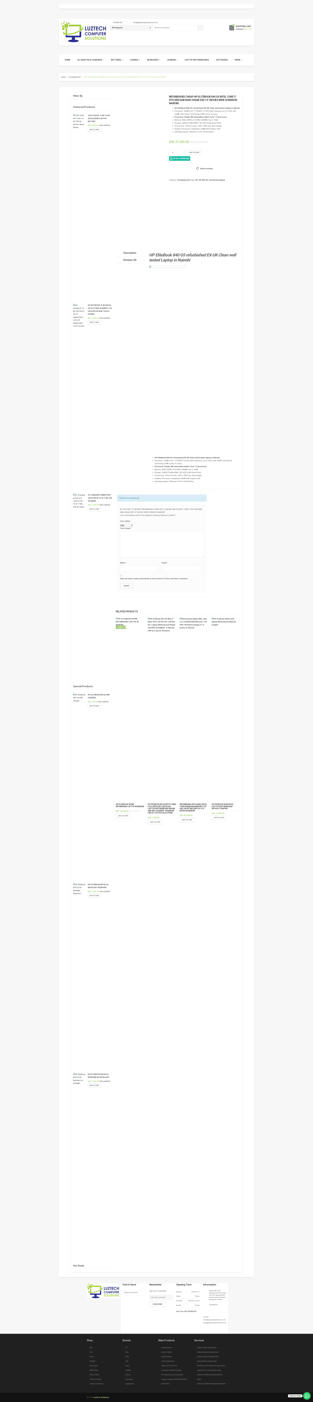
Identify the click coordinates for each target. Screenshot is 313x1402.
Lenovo (128, 1375)
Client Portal (94, 1370)
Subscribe (157, 1304)
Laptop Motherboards (197, 60)
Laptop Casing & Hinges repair (208, 1356)
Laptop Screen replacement (207, 1347)
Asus (127, 1356)
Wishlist (92, 1361)
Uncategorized (74, 77)
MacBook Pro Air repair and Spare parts (211, 1366)
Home (67, 60)
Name (123, 563)
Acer (127, 1352)
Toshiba (128, 1370)
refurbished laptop (217, 180)
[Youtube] (110, 1303)
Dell (126, 1361)
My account (94, 1366)
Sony (127, 1366)
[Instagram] (105, 1303)
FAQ (91, 1347)
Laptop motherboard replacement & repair (209, 1377)
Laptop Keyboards (167, 1361)
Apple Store (129, 1384)
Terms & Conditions (96, 1384)
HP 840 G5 (203, 180)
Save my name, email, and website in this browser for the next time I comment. (154, 579)
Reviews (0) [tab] (129, 259)
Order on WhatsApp (181, 158)
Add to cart (194, 152)
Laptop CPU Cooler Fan (169, 1366)
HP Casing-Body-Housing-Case (172, 1375)
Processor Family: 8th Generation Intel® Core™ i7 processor (200, 117)
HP (196, 180)
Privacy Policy (94, 1375)
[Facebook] (89, 1303)
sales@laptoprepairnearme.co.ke (215, 1323)
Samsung (128, 1379)
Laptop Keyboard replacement (207, 1352)
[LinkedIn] (100, 1303)
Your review (126, 528)
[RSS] (115, 1303)
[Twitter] (94, 1303)
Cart (91, 1352)
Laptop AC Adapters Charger (171, 1370)
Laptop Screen (166, 1347)
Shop (91, 1356)
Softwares (222, 60)
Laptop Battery (166, 1356)
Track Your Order (95, 1379)
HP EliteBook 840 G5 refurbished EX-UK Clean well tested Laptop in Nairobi (207, 108)
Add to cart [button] (123, 816)
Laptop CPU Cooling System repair (209, 1370)
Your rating (125, 521)
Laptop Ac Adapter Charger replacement (211, 1384)
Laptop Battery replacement (207, 1361)
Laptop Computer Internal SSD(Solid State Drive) (174, 1381)
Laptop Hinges (166, 1352)
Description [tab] (129, 252)
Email (165, 563)
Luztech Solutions (101, 1397)
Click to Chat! (295, 1396)
